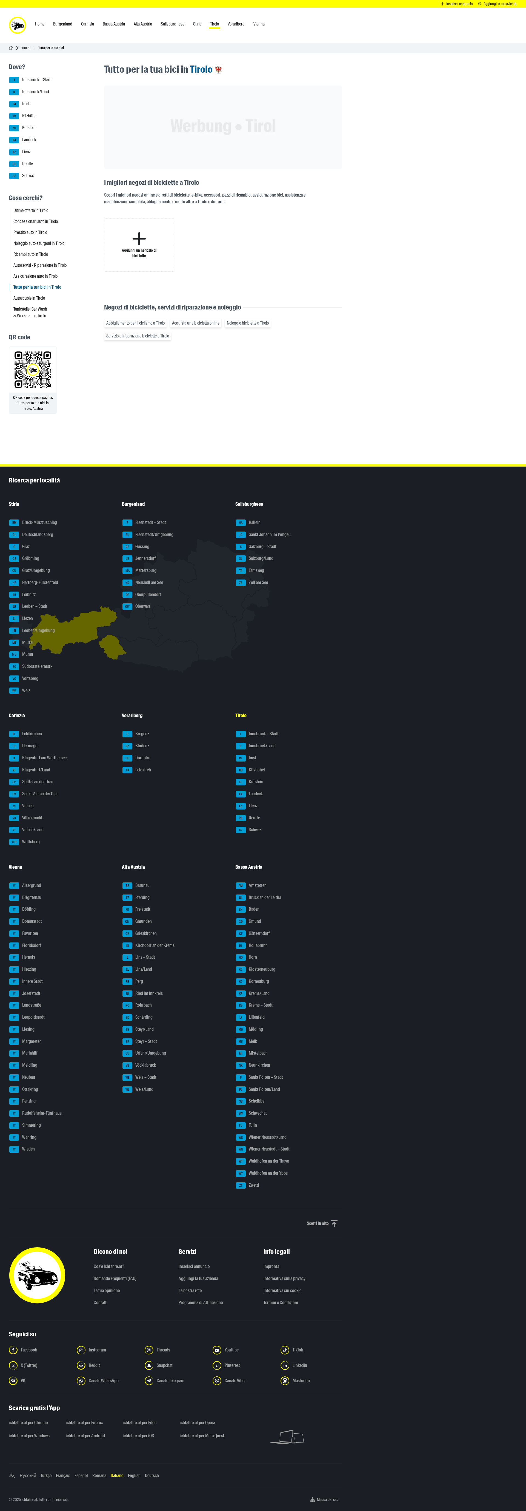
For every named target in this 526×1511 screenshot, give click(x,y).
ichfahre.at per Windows (29, 1436)
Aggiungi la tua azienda (198, 1278)
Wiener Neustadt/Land (263, 1137)
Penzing (24, 1101)
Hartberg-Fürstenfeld (35, 582)
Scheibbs (251, 1101)
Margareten (27, 1041)
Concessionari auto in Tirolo (35, 221)
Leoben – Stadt (30, 606)
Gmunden (138, 921)
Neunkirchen (254, 1065)
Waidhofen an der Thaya (264, 1161)
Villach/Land (28, 830)
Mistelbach (253, 1053)
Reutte (23, 164)
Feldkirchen (27, 734)
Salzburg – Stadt (258, 546)
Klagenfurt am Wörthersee (40, 758)
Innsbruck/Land (31, 92)
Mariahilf (25, 1053)
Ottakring (25, 1089)
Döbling (24, 909)
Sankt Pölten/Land (259, 1089)
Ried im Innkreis (144, 993)
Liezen (23, 618)
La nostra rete (190, 1290)
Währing (25, 1137)
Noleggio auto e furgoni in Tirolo (38, 243)
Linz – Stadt (141, 957)
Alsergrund (27, 885)
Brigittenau (27, 897)
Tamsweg (251, 570)
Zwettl (249, 1185)
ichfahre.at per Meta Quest (202, 1436)
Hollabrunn (253, 945)
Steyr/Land (140, 1029)
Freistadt (138, 909)
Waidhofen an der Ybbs (263, 1173)
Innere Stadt (28, 981)
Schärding (139, 1017)
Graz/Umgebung (31, 570)
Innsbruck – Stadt (33, 80)
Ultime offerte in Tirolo (30, 210)
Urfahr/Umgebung (145, 1053)
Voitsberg (26, 678)
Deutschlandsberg (33, 534)
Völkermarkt (27, 818)
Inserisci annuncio (194, 1266)
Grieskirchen (141, 933)
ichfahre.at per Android (85, 1436)
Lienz (22, 152)
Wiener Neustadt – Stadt (264, 1149)
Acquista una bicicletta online (195, 323)
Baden (249, 909)
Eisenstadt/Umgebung (150, 534)
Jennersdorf (141, 558)
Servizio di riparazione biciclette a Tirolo (137, 336)
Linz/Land (139, 969)
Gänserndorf (254, 933)
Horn (248, 957)
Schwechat (253, 1113)
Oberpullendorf (143, 594)
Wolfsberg (26, 842)
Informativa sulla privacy (284, 1278)
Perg (134, 981)
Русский (28, 1475)
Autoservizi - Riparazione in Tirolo (40, 265)
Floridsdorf (27, 945)
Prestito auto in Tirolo (30, 232)
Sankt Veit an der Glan (36, 794)
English (134, 1475)
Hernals (24, 957)
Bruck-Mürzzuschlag (34, 522)
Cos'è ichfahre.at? (109, 1266)
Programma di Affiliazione (201, 1302)
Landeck (24, 140)
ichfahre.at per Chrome (28, 1422)
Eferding (138, 897)
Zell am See (253, 582)
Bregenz (138, 734)
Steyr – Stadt (141, 1041)
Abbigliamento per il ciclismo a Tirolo (135, 323)
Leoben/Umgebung (34, 630)
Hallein (250, 522)
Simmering (27, 1125)
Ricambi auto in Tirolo (30, 254)
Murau (22, 654)
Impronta (271, 1266)
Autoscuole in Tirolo (29, 298)
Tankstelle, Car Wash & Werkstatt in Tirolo (30, 312)
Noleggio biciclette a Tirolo (248, 323)
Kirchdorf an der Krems (150, 945)
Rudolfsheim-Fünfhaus (37, 1113)
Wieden (24, 1149)
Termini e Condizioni (281, 1302)
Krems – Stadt (256, 1005)
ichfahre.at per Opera (197, 1422)
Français (63, 1475)
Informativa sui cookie (282, 1290)
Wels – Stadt (141, 1077)
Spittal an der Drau (33, 782)
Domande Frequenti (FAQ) (115, 1278)
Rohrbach (138, 1005)
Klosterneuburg (257, 969)
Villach (23, 806)
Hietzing (24, 969)
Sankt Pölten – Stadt (261, 1077)
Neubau (24, 1077)
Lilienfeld (252, 1017)
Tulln (248, 1125)
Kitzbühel (25, 116)
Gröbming (26, 558)
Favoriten (25, 933)
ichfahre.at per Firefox (84, 1422)
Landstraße (27, 1005)
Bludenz (137, 746)
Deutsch (152, 1475)
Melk (248, 1041)
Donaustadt (27, 921)
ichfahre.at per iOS (138, 1436)
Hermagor (26, 746)
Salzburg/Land (256, 558)
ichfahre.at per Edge (139, 1422)
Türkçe (46, 1475)
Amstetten (253, 885)
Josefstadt (27, 993)
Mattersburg (141, 570)
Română (99, 1475)
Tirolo (25, 48)
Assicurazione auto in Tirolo (35, 276)
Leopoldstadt (29, 1017)
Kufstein (24, 128)
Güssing (138, 546)
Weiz (21, 690)
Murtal (23, 642)
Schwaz (24, 176)
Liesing (24, 1029)
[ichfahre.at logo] (17, 25)
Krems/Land (254, 993)
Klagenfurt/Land (31, 770)
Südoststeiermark (33, 666)
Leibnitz (24, 594)
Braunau (138, 885)
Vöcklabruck (141, 1065)
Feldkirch (138, 770)
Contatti (101, 1302)
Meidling (25, 1065)
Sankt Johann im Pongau (265, 534)
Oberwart (137, 606)
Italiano (117, 1475)
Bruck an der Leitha (260, 897)
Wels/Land (139, 1089)
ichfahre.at (29, 1499)
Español (81, 1475)
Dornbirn (137, 758)
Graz (21, 546)
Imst (21, 104)
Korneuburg (254, 981)
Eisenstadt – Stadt (146, 522)
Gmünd (250, 921)
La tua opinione (107, 1290)
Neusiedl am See (144, 582)
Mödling (251, 1029)
